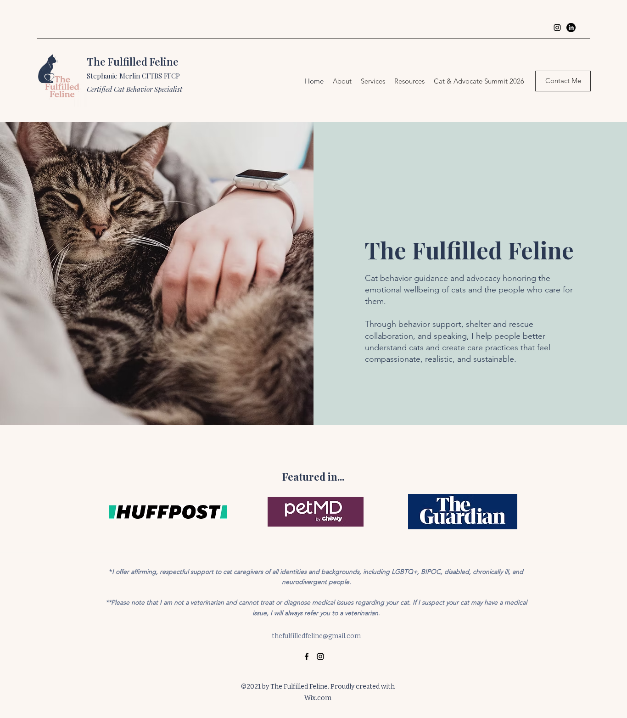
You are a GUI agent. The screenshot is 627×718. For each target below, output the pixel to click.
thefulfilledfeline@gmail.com (316, 636)
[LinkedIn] (571, 27)
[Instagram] (557, 27)
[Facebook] (306, 656)
